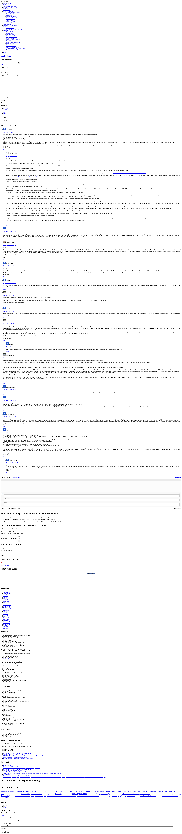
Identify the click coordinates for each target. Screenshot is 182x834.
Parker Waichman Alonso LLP (13, 39)
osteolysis (119, 796)
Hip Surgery (6, 8)
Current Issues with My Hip (9, 6)
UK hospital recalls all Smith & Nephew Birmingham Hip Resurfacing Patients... (21, 768)
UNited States (6, 798)
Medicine (12, 796)
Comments (7, 809)
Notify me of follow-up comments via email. (11, 508)
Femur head (18, 794)
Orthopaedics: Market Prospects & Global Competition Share (17, 775)
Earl (176, 791)
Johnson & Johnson (133, 794)
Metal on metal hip (71, 796)
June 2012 (5, 612)
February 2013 (6, 602)
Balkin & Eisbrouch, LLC (12, 38)
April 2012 (5, 615)
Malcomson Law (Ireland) (12, 49)
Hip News (5, 26)
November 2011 (7, 621)
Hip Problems (6, 10)
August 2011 (6, 625)
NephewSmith (87, 796)
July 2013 (5, 596)
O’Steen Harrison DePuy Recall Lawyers (15, 48)
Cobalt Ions (64, 791)
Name (4, 72)
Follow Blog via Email (11, 544)
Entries (6, 807)
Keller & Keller (9, 40)
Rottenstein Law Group (11, 44)
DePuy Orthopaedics (170, 791)
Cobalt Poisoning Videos (9, 22)
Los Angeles (169, 794)
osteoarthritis (114, 796)
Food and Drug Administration (49, 794)
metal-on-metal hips (52, 796)
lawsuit (164, 794)
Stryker (154, 796)
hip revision (111, 794)
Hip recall (69, 794)
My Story (5, 4)
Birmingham (37, 791)
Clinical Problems (10, 20)
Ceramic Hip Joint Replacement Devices (12, 766)
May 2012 (5, 614)
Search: (2, 62)
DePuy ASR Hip (94, 791)
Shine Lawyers (9, 33)
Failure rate (179, 791)
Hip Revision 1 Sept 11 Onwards (10, 7)
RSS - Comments (6, 565)
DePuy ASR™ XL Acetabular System (126, 791)
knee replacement (157, 794)
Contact (5, 52)
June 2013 (5, 597)
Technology (164, 796)
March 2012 (6, 616)
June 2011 (5, 628)
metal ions (59, 796)
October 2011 (6, 623)
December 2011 (7, 620)
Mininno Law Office (11, 46)
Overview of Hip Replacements (13, 12)
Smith (141, 796)
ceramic (45, 791)
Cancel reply (178, 477)
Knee (151, 794)
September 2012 (7, 608)
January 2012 (6, 619)
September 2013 (7, 593)
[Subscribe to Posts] (1, 562)
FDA (2, 794)
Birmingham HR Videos (11, 16)
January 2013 (6, 603)
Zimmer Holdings (17, 798)
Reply (4, 149)
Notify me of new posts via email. (9, 510)
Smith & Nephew (148, 796)
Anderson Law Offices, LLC (12, 43)
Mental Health (40, 796)
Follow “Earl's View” (7, 818)
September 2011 (7, 624)
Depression (83, 791)
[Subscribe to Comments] (1, 565)
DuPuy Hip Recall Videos (12, 21)
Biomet (33, 791)
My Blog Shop (6, 51)
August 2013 (6, 594)
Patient (123, 796)
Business (41, 791)
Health (57, 794)
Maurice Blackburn (10, 31)
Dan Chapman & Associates (12, 35)
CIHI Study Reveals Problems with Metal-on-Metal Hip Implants (18, 758)
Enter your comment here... (6, 480)
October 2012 (6, 607)
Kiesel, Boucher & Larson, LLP (13, 42)
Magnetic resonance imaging (176, 794)
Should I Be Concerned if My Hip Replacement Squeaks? (16, 771)
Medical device (5, 796)
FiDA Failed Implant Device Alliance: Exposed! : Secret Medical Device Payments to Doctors (24, 755)
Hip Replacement (79, 793)
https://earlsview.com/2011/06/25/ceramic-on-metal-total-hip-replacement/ (129, 173)
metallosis (64, 796)
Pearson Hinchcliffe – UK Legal (13, 47)
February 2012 (6, 617)
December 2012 (7, 605)
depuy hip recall (137, 791)
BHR (31, 791)
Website (2, 75)
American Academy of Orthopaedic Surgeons (11, 791)
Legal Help (5, 30)
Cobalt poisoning (75, 791)
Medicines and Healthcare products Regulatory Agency (26, 796)
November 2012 (7, 606)
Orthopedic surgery (105, 796)
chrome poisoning (49, 791)
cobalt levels (68, 791)
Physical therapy (128, 796)
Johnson (124, 794)
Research (133, 796)
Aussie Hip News (10, 28)
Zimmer (12, 798)
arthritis (23, 791)
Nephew (82, 796)
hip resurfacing (103, 794)
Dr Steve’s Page (7, 3)
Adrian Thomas (15, 477)
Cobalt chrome (57, 791)
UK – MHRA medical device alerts (14, 29)
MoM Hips (79, 796)
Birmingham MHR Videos (12, 17)
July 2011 (5, 626)
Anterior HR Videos (10, 19)
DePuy (87, 791)
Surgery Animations (10, 13)
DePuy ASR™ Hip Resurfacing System (109, 791)
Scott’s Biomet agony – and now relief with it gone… (15, 757)
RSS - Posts (4, 562)
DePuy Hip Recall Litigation (149, 791)
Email (4, 74)
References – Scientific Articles (10, 25)
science (138, 796)
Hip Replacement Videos (9, 11)
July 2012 (5, 611)
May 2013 (5, 598)
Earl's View (6, 56)
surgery (158, 796)
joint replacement (145, 794)
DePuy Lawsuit (160, 791)
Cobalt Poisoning (7, 24)
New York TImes (95, 796)
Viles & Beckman (10, 34)
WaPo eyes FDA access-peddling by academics (14, 754)
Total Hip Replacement (172, 796)
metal (45, 796)
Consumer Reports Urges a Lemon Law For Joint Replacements (17, 753)
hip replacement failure (93, 794)
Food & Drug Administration (31, 794)
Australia (28, 791)
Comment (5, 97)
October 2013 (6, 592)
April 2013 (5, 599)
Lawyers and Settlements (11, 37)
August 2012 (6, 610)
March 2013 (6, 601)
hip (61, 794)
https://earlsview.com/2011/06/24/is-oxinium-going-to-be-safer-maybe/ (22, 176)
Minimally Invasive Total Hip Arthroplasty (12, 770)
